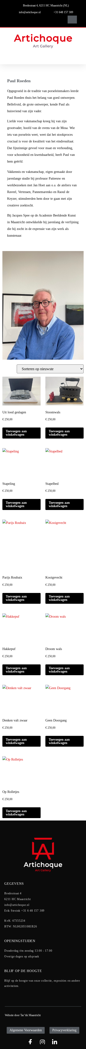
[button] (56, 19)
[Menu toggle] (43, 57)
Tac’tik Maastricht (30, 1015)
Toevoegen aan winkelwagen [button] (16, 432)
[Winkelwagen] (72, 19)
